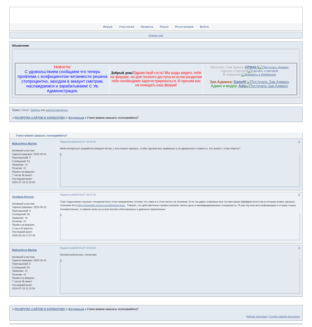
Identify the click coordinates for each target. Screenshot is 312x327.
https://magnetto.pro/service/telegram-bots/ (101, 205)
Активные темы (155, 35)
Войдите (35, 110)
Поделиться (66, 141)
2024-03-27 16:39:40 (84, 248)
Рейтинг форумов (256, 316)
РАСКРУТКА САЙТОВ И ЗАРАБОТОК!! (40, 117)
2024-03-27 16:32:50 (84, 141)
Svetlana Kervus (23, 196)
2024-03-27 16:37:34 (84, 194)
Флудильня (76, 117)
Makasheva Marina (24, 143)
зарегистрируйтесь (57, 110)
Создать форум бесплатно (284, 316)
